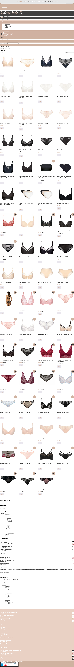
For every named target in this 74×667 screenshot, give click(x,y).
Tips (3, 32)
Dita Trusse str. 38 (4, 307)
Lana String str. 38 (42, 489)
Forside (4, 21)
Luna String (41, 438)
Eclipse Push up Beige (5, 123)
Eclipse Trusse (61, 149)
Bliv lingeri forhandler (7, 34)
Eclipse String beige (43, 123)
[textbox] (37, 508)
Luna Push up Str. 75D (43, 412)
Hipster (8, 525)
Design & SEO (15, 661)
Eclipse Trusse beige (62, 123)
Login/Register (5, 46)
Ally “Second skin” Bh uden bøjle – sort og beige (26, 177)
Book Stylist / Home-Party (8, 33)
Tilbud (6, 535)
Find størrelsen (5, 31)
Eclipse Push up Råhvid (6, 96)
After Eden (7, 24)
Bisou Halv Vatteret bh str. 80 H (8, 230)
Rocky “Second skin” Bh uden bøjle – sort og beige (7, 204)
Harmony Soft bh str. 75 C (25, 307)
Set (5, 28)
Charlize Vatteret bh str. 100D (45, 360)
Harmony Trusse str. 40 (6, 334)
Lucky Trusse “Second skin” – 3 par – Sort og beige (65, 177)
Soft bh (8, 519)
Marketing (21, 661)
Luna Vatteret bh (23, 438)
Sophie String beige (24, 70)
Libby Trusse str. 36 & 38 (6, 256)
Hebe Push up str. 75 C (24, 386)
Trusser (6, 522)
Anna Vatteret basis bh (63, 203)
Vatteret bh (9, 520)
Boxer (8, 523)
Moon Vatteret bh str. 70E (6, 360)
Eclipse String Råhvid (43, 96)
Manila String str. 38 (5, 412)
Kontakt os (4, 7)
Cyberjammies (8, 26)
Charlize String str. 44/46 (6, 386)
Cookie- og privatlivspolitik (5, 644)
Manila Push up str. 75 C (63, 386)
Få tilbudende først (5, 641)
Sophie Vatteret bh (43, 70)
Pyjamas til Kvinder (11, 530)
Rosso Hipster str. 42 (5, 463)
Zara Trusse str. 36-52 (62, 256)
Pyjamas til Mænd (10, 532)
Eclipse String (41, 149)
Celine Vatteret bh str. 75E (44, 463)
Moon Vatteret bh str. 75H (25, 334)
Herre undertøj (7, 528)
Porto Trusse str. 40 (43, 386)
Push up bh (9, 518)
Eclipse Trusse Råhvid (62, 96)
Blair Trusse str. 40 (4, 489)
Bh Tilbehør (9, 521)
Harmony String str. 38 (63, 307)
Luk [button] (57, 1)
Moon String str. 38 (43, 334)
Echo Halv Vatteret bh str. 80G (45, 230)
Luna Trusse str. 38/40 (63, 412)
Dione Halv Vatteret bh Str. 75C (65, 334)
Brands (4, 23)
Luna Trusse (60, 438)
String (8, 526)
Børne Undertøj (8, 534)
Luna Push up (3, 438)
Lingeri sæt (7, 515)
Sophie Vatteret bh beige (6, 70)
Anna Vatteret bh (23, 230)
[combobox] (37, 508)
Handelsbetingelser (4, 643)
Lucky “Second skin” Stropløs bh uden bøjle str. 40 (46, 177)
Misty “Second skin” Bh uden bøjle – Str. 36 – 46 (7, 177)
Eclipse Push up (4, 149)
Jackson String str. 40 (24, 412)
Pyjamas (6, 529)
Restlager (7, 29)
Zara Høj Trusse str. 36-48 (44, 282)
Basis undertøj (7, 514)
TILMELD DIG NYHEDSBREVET (38, 1)
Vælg (2, 76)
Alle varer (4, 513)
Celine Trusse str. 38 (62, 463)
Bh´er (6, 517)
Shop (3, 5)
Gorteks (6, 27)
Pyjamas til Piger (10, 533)
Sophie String (60, 70)
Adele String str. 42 (24, 489)
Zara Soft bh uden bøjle (25, 256)
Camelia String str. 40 (24, 463)
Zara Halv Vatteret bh (43, 256)
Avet (6, 25)
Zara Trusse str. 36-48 (62, 282)
